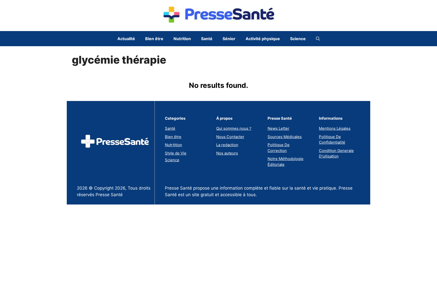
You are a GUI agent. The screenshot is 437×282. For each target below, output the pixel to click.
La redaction (227, 144)
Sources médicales (285, 136)
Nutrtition (173, 144)
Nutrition (182, 38)
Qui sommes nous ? (233, 128)
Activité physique (263, 38)
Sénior (229, 38)
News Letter (278, 128)
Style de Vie (175, 153)
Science (298, 38)
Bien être (154, 38)
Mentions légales (335, 128)
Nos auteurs (227, 153)
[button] (318, 38)
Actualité (126, 38)
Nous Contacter (230, 136)
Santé (206, 38)
